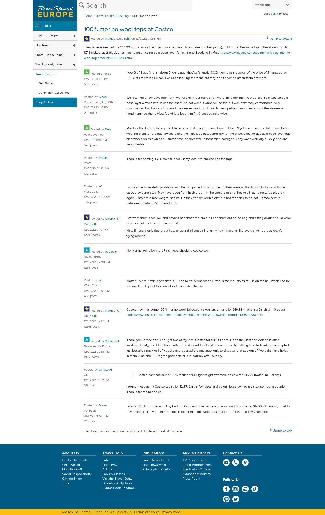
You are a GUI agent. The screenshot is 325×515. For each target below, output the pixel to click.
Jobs (65, 483)
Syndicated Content (197, 469)
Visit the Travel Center (118, 479)
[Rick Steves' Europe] (55, 10)
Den (108, 129)
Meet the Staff (72, 469)
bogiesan (111, 252)
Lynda (103, 97)
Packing (123, 16)
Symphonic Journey (197, 474)
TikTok (254, 488)
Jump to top (282, 430)
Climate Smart (72, 479)
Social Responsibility (76, 474)
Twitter (235, 499)
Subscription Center (156, 469)
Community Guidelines (54, 93)
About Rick (43, 26)
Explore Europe (46, 35)
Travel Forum (105, 16)
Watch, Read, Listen (49, 64)
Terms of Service (147, 512)
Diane (103, 405)
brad (108, 74)
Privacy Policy (171, 512)
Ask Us (107, 469)
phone (235, 462)
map (245, 462)
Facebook (226, 488)
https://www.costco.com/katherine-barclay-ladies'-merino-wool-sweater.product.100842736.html (194, 315)
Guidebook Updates (117, 483)
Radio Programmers (197, 465)
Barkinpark (112, 341)
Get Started (46, 83)
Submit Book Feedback (119, 488)
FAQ (105, 460)
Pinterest (226, 499)
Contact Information (76, 460)
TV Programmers (195, 460)
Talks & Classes (113, 474)
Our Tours (42, 45)
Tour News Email (154, 465)
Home (88, 16)
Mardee (110, 39)
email (226, 462)
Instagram (235, 488)
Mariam (103, 158)
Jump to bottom (281, 39)
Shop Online (44, 102)
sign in (275, 13)
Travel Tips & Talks (49, 55)
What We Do (71, 465)
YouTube (245, 488)
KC (100, 186)
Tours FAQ (109, 465)
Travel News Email (155, 460)
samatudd (105, 370)
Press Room (191, 479)
